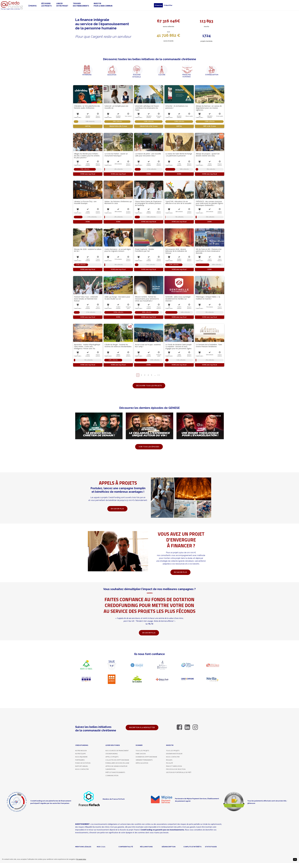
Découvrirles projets (46, 4)
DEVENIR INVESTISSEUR (174, 754)
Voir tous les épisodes (149, 447)
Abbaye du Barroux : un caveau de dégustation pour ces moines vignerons (209, 108)
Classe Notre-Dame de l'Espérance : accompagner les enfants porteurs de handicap (148, 203)
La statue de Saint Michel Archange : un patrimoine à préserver (178, 155)
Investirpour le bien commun (103, 4)
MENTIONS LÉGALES (83, 847)
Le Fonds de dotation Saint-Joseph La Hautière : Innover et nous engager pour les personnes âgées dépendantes (178, 347)
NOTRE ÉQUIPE (80, 754)
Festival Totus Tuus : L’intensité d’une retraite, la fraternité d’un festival (86, 299)
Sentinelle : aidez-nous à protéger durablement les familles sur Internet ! (178, 299)
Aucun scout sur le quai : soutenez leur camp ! (148, 345)
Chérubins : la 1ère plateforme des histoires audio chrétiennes (87, 107)
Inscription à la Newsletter (142, 727)
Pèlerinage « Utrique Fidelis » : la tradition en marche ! (208, 298)
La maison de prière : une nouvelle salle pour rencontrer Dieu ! (148, 155)
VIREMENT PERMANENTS (144, 760)
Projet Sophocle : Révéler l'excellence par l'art (144, 250)
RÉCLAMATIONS (146, 847)
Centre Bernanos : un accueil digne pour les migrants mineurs (118, 250)
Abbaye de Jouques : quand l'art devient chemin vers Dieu (208, 155)
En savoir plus (81, 859)
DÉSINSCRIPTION (168, 847)
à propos (32, 5)
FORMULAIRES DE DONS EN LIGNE (117, 763)
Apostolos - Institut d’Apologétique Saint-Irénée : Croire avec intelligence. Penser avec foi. (87, 346)
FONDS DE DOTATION (82, 763)
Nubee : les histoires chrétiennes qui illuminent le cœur (118, 202)
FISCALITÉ (169, 763)
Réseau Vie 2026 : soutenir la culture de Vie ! (87, 250)
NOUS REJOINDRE (81, 757)
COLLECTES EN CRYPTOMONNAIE (117, 760)
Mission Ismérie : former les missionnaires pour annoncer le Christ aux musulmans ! (147, 299)
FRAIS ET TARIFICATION (174, 766)
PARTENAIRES (80, 760)
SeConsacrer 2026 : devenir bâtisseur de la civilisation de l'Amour (176, 251)
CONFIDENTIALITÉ (125, 847)
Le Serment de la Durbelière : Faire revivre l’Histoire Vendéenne (209, 345)
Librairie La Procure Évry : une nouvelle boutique (85, 202)
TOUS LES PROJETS (142, 751)
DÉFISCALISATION (142, 763)
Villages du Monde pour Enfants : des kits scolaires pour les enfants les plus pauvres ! (87, 156)
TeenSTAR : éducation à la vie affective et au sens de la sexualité (178, 202)
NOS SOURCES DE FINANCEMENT (117, 751)
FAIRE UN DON (141, 754)
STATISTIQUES (211, 847)
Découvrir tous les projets (149, 386)
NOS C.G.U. (101, 847)
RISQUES (169, 760)
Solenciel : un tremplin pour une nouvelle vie (116, 107)
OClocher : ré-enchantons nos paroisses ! (176, 107)
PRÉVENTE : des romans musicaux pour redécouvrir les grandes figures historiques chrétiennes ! (209, 203)
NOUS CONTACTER (82, 769)
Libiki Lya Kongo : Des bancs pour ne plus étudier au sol (117, 298)
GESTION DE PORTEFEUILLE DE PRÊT (178, 772)
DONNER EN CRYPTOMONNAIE (146, 757)
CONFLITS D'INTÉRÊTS (192, 847)
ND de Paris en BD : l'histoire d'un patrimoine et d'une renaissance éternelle (208, 251)
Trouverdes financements (81, 4)
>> (159, 375)
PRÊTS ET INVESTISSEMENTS (115, 772)
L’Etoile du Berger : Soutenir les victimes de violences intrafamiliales (118, 345)
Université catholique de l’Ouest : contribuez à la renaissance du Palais (147, 108)
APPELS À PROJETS (112, 757)
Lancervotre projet (62, 4)
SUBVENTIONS (110, 769)
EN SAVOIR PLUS (180, 572)
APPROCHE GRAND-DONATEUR (116, 766)
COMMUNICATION (111, 775)
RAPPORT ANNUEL (81, 766)
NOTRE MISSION (81, 751)
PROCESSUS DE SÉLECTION (175, 769)
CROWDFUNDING (111, 754)
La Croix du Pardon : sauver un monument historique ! (116, 155)
